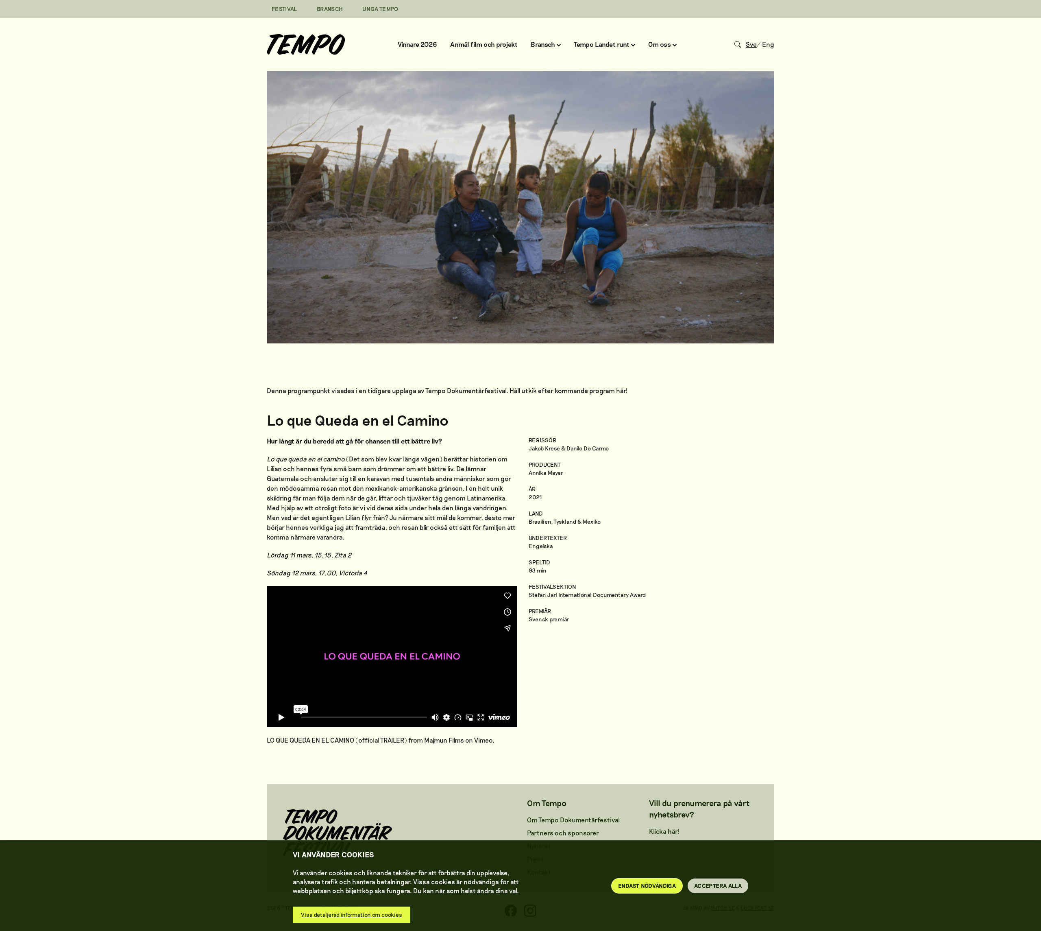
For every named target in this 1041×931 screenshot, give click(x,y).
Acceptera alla (718, 885)
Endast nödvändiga (647, 885)
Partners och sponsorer (563, 833)
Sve (751, 44)
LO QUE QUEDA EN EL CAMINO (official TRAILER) (337, 740)
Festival (284, 8)
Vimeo (483, 740)
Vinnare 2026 (417, 44)
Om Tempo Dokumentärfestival (573, 820)
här (621, 390)
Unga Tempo (380, 8)
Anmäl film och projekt (484, 44)
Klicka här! (664, 831)
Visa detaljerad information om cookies (351, 914)
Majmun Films (444, 740)
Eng (768, 44)
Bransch (330, 8)
